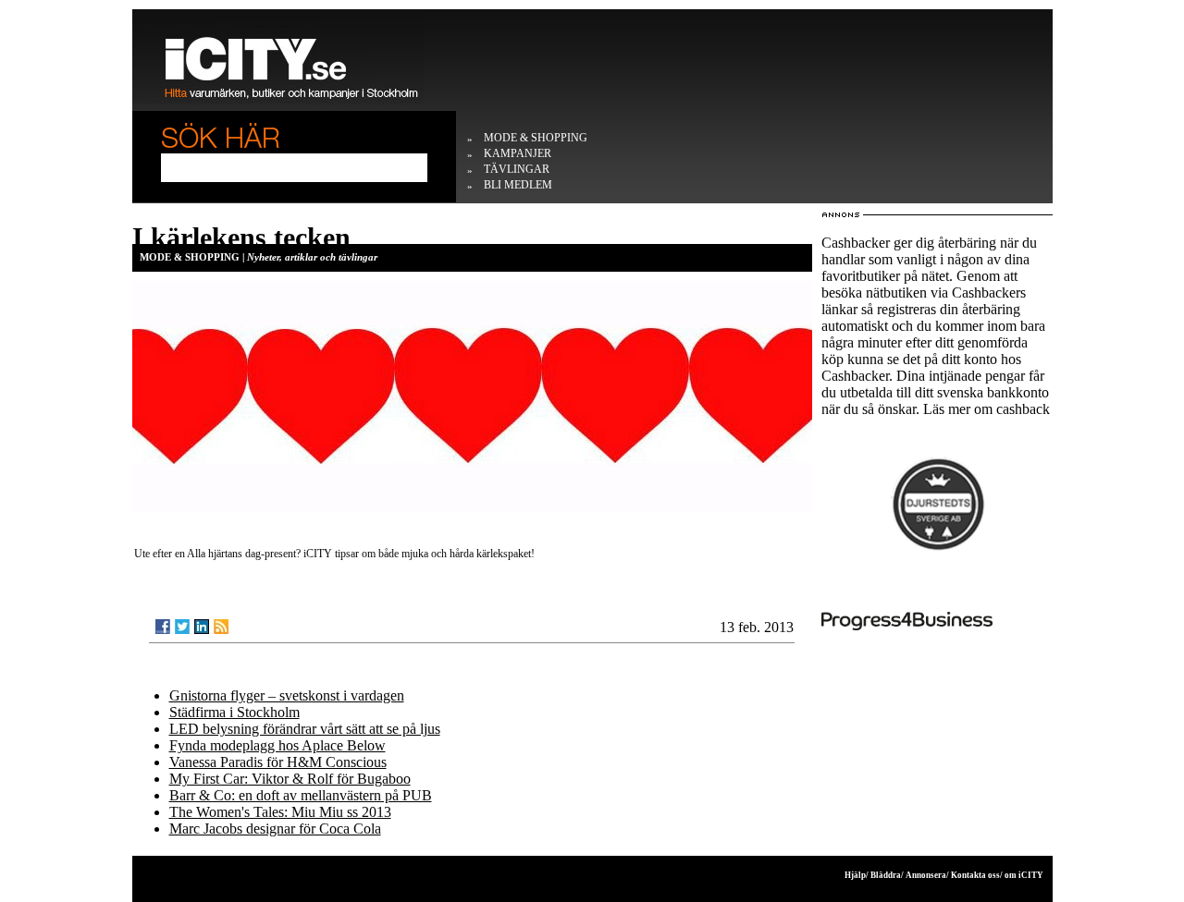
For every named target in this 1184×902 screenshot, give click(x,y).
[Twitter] (182, 626)
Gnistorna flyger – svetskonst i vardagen (286, 695)
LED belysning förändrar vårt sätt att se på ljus (304, 729)
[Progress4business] (937, 621)
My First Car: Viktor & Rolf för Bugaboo (290, 778)
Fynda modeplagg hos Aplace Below (277, 745)
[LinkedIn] (201, 626)
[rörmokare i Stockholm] (937, 504)
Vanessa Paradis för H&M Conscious (278, 762)
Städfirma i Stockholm (234, 712)
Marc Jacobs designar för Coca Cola (275, 828)
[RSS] (221, 626)
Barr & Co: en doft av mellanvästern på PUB (300, 795)
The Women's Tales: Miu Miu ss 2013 (280, 812)
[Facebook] (162, 626)
